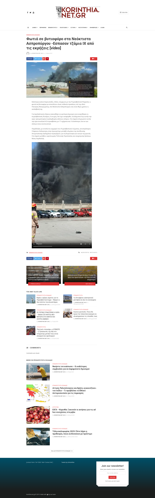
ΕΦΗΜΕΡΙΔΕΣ (94, 27)
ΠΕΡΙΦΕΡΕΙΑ (43, 27)
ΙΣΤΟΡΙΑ (73, 27)
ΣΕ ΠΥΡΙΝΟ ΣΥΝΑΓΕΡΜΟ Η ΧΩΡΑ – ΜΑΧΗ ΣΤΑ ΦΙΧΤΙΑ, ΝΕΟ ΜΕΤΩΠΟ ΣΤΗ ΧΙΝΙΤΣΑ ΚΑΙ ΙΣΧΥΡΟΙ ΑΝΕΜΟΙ (48, 315)
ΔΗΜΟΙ (34, 27)
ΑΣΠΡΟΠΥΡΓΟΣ (85, 252)
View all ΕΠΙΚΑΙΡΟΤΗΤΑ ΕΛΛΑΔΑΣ (61, 451)
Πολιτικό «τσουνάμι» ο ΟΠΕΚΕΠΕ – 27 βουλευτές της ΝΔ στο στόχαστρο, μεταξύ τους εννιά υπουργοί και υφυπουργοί (48, 332)
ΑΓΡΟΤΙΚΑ (55, 407)
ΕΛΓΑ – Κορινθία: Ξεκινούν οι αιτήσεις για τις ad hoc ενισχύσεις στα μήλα (74, 411)
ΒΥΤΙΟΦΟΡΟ (94, 252)
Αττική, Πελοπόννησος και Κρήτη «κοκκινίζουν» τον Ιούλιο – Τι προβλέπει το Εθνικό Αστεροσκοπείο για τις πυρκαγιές (74, 390)
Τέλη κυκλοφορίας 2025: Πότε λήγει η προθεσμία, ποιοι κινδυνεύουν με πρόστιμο (72, 432)
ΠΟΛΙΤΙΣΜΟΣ (64, 27)
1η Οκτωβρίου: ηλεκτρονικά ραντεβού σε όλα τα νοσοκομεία (84, 299)
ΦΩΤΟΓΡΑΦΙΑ (82, 27)
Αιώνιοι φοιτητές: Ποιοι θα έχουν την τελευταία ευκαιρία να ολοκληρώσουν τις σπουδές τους (85, 314)
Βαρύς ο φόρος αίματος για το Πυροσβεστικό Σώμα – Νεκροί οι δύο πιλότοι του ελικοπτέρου (48, 300)
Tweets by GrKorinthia (67, 462)
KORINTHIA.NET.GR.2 (38, 53)
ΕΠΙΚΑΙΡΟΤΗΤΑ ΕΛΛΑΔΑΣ (33, 34)
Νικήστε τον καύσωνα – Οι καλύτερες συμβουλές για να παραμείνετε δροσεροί (71, 367)
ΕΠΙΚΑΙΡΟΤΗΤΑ (52, 27)
